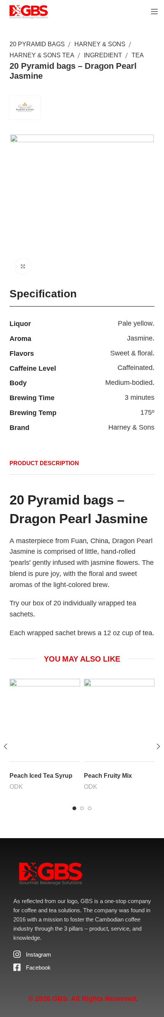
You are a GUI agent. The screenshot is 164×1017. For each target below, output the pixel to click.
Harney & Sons (99, 44)
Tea (138, 55)
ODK (16, 786)
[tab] (50, 462)
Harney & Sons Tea (42, 55)
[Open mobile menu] (154, 11)
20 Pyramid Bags (37, 44)
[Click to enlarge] (23, 266)
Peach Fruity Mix (108, 775)
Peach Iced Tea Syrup (41, 775)
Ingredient (103, 55)
